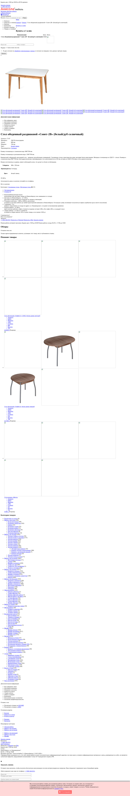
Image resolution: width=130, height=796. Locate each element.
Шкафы (6, 628)
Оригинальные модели (15, 625)
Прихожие (11, 587)
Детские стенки (12, 544)
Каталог (6, 713)
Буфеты (10, 525)
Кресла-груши (12, 620)
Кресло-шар (11, 623)
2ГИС (19, 707)
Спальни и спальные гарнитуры (17, 576)
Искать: (3, 18)
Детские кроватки (13, 555)
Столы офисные (13, 601)
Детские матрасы (13, 641)
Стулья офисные (13, 598)
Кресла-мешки (12, 615)
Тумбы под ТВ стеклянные (16, 566)
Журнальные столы (13, 661)
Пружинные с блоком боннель (17, 645)
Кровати (6, 647)
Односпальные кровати (15, 652)
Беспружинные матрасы (15, 639)
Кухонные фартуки (13, 533)
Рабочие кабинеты (13, 591)
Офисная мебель (9, 590)
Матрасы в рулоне (13, 638)
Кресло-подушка (13, 622)
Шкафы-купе (12, 634)
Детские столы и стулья (15, 556)
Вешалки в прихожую (14, 580)
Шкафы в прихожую (14, 583)
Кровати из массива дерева (16, 606)
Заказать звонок (5, 5)
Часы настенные (9, 680)
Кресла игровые (13, 669)
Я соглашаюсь (66, 792)
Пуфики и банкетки (14, 609)
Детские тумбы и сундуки (16, 536)
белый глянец (15, 146)
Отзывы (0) (7, 191)
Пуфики (10, 673)
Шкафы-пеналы (12, 630)
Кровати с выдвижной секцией (20, 552)
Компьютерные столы (14, 663)
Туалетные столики (14, 666)
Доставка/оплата (9, 190)
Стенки (10, 561)
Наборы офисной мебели (15, 595)
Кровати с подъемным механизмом (18, 649)
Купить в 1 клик (21, 25)
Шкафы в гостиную (14, 563)
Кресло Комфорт (13, 618)
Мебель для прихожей (11, 579)
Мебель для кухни (9, 520)
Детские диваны (13, 542)
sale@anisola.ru (5, 744)
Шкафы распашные (14, 631)
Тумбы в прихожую (14, 582)
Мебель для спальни (10, 569)
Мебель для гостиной (10, 558)
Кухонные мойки (13, 528)
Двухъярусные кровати (18, 549)
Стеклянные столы (13, 187)
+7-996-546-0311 (6, 7)
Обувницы (11, 588)
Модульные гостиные (14, 560)
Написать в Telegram (17, 220)
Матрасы (7, 636)
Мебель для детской (10, 534)
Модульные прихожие (14, 585)
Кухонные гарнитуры (14, 523)
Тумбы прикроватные (14, 572)
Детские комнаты (13, 545)
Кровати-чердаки (16, 553)
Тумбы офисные (13, 593)
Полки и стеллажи (13, 568)
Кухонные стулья (13, 679)
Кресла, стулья (8, 668)
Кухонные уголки (13, 526)
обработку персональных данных (25, 51)
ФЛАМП (21, 705)
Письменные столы (14, 660)
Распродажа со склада (10, 518)
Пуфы (9, 626)
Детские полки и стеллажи (16, 537)
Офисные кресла (13, 677)
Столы (6, 653)
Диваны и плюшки (13, 617)
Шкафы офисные (13, 603)
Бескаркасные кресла (10, 614)
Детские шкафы (12, 541)
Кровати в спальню (14, 571)
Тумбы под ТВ (12, 564)
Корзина (5, 14)
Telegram (10, 745)
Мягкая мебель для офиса (15, 596)
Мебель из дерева (9, 604)
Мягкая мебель (8, 607)
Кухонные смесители (14, 529)
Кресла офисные (13, 599)
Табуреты (11, 671)
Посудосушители (13, 531)
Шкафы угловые (13, 633)
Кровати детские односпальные (21, 550)
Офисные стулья (13, 676)
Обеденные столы (25, 187)
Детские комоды (13, 539)
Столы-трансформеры (14, 657)
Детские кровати (13, 547)
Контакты (7, 721)
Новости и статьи (9, 714)
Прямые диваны (13, 611)
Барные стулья (12, 674)
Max (17, 745)
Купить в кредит (9, 716)
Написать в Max (28, 220)
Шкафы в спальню (13, 574)
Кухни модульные (13, 521)
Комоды (10, 577)
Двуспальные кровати (14, 650)
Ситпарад (14, 148)
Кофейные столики (13, 655)
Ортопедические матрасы (15, 642)
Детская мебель (9, 727)
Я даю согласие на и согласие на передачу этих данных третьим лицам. (34, 51)
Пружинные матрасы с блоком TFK (18, 644)
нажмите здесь (58, 788)
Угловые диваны (13, 612)
